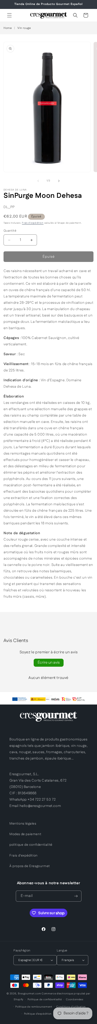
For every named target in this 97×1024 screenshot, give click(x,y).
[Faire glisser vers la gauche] (38, 181)
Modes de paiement (25, 834)
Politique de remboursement (33, 1007)
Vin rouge (24, 28)
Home (8, 28)
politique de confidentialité (31, 844)
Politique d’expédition (38, 1014)
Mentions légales (22, 823)
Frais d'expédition (33, 223)
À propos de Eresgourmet (29, 866)
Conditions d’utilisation (71, 1007)
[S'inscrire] (76, 896)
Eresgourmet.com (29, 994)
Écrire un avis (49, 662)
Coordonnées (74, 999)
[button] (9, 15)
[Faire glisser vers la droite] (59, 181)
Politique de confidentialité (45, 999)
